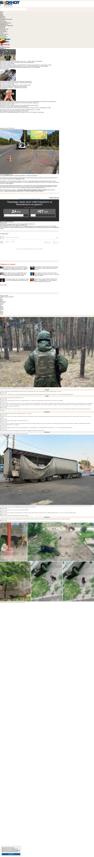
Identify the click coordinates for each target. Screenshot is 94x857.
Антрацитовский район (23, 227)
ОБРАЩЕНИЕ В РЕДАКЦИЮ (6, 25)
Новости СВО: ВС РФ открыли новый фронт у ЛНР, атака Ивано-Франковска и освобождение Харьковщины (24, 226)
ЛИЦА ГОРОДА (3, 21)
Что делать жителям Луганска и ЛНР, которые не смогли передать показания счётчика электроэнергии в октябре (25, 107)
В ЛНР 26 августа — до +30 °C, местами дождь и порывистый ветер (60, 427)
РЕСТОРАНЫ (3, 30)
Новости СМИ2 (3, 284)
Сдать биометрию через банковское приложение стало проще (69, 403)
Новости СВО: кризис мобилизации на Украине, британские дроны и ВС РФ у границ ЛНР (20, 67)
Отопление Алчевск (4, 68)
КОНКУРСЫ (2, 18)
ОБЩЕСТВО (3, 26)
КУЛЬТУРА (2, 20)
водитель (50, 227)
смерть (34, 227)
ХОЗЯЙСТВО (3, 35)
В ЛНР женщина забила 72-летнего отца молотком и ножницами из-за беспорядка (69, 423)
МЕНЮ (1, 11)
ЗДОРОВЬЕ (2, 16)
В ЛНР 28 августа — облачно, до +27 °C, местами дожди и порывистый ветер (59, 394)
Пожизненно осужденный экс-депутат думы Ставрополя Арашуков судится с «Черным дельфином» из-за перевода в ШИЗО (24, 427)
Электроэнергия (3, 88)
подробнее (11, 296)
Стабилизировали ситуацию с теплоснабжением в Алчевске (13, 87)
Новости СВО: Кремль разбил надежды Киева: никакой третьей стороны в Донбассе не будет (49, 505)
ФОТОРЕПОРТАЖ (4, 34)
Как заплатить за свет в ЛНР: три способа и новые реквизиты (14, 106)
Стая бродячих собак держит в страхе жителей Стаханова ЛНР (13, 602)
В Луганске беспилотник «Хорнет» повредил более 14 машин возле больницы (16, 505)
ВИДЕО (1, 15)
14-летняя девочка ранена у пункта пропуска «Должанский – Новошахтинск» (44, 404)
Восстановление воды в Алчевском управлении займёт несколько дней (14, 391)
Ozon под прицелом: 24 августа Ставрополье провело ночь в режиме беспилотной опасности (18, 521)
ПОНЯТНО (11, 854)
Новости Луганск (10, 227)
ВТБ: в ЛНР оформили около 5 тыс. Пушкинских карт (70, 404)
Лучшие (7, 241)
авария (31, 227)
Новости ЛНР (3, 227)
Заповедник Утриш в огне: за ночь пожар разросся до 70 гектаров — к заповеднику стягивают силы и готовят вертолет (23, 430)
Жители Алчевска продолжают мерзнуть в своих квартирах (13, 86)
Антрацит (16, 227)
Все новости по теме (4, 63)
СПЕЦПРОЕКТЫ (3, 31)
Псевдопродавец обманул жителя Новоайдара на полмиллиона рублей (15, 433)
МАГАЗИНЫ (7, 47)
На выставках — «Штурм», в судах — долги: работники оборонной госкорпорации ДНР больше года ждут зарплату (22, 394)
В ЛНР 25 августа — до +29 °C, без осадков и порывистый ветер (64, 512)
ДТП (29, 227)
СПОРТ (1, 33)
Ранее (12, 241)
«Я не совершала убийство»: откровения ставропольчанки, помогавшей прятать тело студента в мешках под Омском (23, 408)
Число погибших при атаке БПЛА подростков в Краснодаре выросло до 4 (15, 420)
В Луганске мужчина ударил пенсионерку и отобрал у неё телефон (80, 505)
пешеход (42, 227)
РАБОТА (8, 39)
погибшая (38, 227)
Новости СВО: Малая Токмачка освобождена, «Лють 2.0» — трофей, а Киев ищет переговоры (16, 388)
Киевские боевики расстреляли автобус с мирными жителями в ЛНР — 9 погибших (17, 413)
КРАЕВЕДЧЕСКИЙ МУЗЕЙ (6, 19)
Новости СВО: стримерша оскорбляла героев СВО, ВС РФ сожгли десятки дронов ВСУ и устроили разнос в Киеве (25, 65)
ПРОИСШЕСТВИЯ (4, 29)
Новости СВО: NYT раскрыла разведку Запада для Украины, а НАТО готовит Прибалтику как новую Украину (24, 66)
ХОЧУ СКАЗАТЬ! (4, 36)
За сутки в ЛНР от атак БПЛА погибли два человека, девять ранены (50, 521)
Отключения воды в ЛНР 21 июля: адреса (9, 225)
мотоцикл (46, 227)
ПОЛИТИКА (2, 28)
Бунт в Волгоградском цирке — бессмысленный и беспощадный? (13, 509)
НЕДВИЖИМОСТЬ (4, 24)
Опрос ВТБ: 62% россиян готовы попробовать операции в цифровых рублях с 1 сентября (45, 391)
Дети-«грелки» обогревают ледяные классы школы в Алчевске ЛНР (15, 85)
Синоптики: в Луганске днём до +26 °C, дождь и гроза (55, 408)
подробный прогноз (4, 296)
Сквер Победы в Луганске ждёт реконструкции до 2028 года (12, 397)
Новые (1, 241)
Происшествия (3, 128)
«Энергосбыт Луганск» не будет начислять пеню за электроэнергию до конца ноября (19, 105)
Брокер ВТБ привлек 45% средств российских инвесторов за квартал (51, 416)
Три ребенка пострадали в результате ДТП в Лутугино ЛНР (13, 224)
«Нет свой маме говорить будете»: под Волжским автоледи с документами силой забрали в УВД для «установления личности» (25, 512)
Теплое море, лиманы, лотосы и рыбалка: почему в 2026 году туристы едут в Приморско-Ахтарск (19, 416)
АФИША (2, 14)
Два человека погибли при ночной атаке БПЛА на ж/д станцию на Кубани (15, 515)
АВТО (1, 13)
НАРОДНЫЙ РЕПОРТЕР (5, 23)
